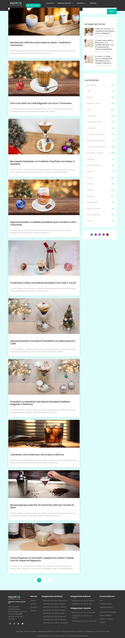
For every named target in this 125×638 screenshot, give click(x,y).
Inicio (101, 600)
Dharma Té (34, 607)
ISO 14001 (105, 631)
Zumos (89, 221)
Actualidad (91, 85)
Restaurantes (92, 202)
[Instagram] (96, 234)
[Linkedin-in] (18, 623)
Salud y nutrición (93, 209)
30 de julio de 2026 (102, 52)
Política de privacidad (68, 631)
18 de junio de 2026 (102, 65)
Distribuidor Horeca (106, 604)
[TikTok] (107, 234)
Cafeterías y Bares (94, 122)
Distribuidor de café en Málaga (54, 610)
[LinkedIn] (92, 234)
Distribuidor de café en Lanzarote (84, 621)
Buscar (111, 11)
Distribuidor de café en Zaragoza (55, 623)
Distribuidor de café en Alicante (54, 616)
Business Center (93, 103)
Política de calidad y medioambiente (35, 631)
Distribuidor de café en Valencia (54, 607)
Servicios (80, 3)
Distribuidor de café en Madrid (54, 604)
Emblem (33, 610)
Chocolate (91, 128)
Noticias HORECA (106, 615)
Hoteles (90, 184)
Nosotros (50, 3)
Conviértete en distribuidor (108, 612)
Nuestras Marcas (64, 3)
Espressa (90, 159)
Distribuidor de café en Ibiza (82, 604)
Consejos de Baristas (95, 134)
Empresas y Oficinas (95, 153)
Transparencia (89, 631)
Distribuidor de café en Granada (54, 620)
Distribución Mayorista (96, 140)
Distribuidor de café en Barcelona (55, 601)
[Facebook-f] (14, 623)
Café (89, 110)
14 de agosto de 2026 (103, 36)
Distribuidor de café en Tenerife (83, 612)
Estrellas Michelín (94, 165)
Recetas (90, 196)
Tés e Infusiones (93, 215)
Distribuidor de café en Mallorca (83, 601)
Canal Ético (80, 631)
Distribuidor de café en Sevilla (53, 613)
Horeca (90, 178)
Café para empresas (106, 607)
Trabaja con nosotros (106, 619)
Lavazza (90, 190)
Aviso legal (19, 631)
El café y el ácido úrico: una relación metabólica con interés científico (103, 59)
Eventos (90, 171)
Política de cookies (54, 631)
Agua (89, 91)
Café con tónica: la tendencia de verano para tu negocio (104, 31)
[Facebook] (100, 234)
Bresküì (90, 97)
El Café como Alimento (96, 147)
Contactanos (51, 8)
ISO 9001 (98, 631)
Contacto (102, 622)
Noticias (93, 3)
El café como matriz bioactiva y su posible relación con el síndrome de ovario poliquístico (104, 44)
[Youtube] (22, 623)
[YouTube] (103, 234)
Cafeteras (91, 116)
